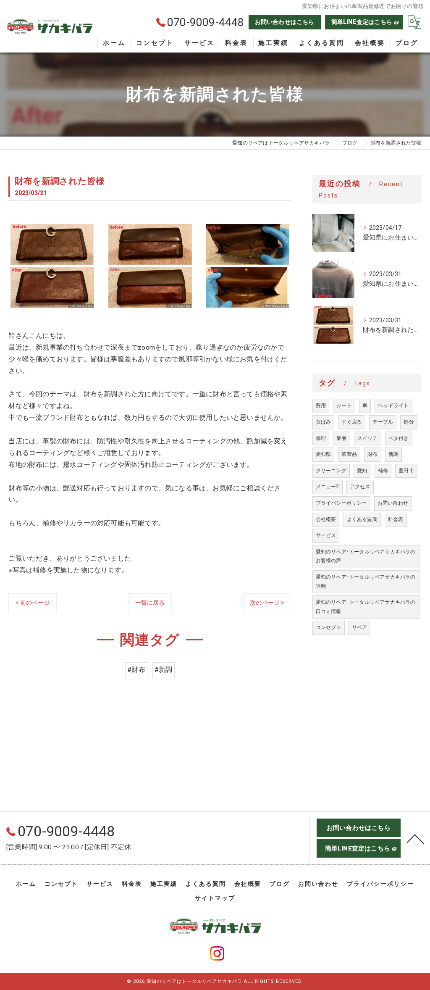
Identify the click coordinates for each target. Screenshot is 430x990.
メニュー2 (327, 487)
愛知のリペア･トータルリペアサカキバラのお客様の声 (366, 556)
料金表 (396, 519)
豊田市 (406, 471)
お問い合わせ (393, 503)
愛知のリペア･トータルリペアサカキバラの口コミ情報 (366, 606)
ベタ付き (398, 438)
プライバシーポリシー (341, 503)
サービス (326, 535)
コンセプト (328, 627)
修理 (321, 438)
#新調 (164, 670)
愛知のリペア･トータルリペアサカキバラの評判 (366, 581)
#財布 (136, 670)
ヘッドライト (393, 405)
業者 (341, 438)
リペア (359, 627)
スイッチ (367, 438)
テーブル (382, 422)
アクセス (360, 487)
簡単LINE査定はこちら (361, 21)
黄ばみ (323, 422)
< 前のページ (32, 602)
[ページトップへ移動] (415, 838)
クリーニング (331, 471)
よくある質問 (362, 519)
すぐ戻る (351, 422)
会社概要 (326, 519)
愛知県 (323, 454)
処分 (409, 422)
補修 (383, 471)
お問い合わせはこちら (285, 21)
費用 (321, 405)
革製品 (349, 454)
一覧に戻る (150, 602)
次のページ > (267, 602)
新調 (393, 454)
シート (344, 405)
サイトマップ (215, 898)
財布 (372, 454)
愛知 (362, 471)
